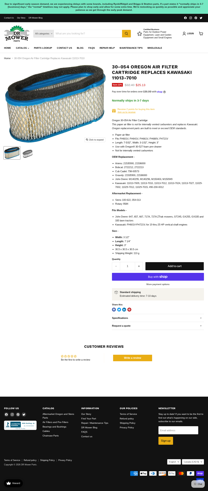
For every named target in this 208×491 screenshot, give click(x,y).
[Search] (126, 33)
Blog (80, 48)
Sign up (165, 440)
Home (7, 48)
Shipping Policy (127, 423)
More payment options (157, 284)
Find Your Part (88, 418)
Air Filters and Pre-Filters (55, 422)
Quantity (116, 259)
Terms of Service (128, 414)
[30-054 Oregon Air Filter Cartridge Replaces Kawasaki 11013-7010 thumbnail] (12, 153)
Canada (191, 462)
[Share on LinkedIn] (124, 310)
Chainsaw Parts (51, 435)
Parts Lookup (43, 48)
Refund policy (127, 418)
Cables (46, 431)
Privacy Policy (127, 427)
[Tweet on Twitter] (119, 310)
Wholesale (154, 48)
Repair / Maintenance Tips (94, 423)
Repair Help (107, 48)
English (172, 462)
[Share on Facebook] (114, 310)
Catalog (22, 48)
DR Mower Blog (36, 18)
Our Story (21, 18)
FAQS (91, 48)
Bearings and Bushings (54, 426)
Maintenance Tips (131, 48)
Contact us (64, 48)
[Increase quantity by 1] (139, 266)
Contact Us (9, 18)
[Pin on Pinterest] (129, 310)
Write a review (132, 358)
